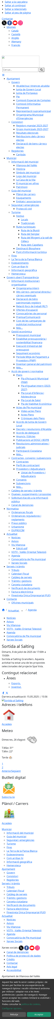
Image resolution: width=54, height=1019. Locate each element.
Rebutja (14, 1014)
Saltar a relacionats (16, 9)
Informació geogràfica (19, 861)
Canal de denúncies (18, 952)
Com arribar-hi (15, 858)
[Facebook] (10, 22)
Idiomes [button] (11, 27)
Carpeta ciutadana (17, 901)
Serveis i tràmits (11, 883)
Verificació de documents (21, 905)
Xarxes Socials (14, 639)
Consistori (12, 876)
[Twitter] (4, 22)
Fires (9, 847)
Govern (11, 872)
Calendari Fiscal (15, 890)
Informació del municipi (20, 833)
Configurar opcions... (12, 1008)
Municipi (7, 829)
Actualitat (14, 610)
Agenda (32, 610)
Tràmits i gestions (17, 898)
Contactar (7, 18)
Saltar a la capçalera (16, 1)
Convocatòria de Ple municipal (24, 636)
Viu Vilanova (13, 625)
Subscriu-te (8, 797)
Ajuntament (8, 869)
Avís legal (12, 966)
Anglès (15, 38)
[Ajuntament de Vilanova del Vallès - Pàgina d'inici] (20, 61)
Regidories (13, 880)
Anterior (6, 771)
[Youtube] (15, 22)
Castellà (15, 34)
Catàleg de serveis (17, 894)
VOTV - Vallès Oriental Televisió (24, 628)
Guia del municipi (16, 836)
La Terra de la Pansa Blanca (22, 851)
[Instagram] (20, 22)
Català (14, 30)
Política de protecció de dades (24, 955)
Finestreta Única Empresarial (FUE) (26, 912)
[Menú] (3, 75)
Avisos (10, 621)
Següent (16, 771)
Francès (15, 45)
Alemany (16, 41)
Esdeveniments (15, 854)
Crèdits (11, 959)
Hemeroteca (14, 865)
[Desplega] (22, 611)
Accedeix (7, 724)
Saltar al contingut (15, 5)
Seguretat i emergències (20, 840)
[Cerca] (41, 69)
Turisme (11, 843)
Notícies (11, 618)
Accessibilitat (14, 970)
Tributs (11, 887)
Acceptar (38, 1014)
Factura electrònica (17, 908)
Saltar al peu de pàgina (18, 12)
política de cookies (30, 1004)
